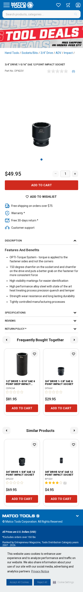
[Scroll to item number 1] (41, 159)
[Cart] (68, 5)
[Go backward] (6, 339)
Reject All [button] (42, 582)
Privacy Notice (40, 571)
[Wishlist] (58, 5)
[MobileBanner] (41, 34)
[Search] (75, 14)
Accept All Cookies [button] (19, 582)
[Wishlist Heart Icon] (34, 353)
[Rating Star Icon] (7, 392)
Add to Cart (41, 185)
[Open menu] (6, 5)
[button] (63, 582)
